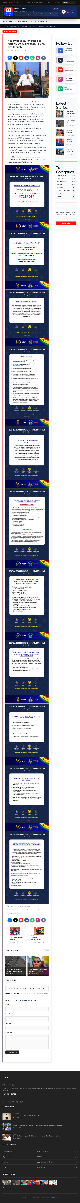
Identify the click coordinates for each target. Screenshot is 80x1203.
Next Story (34, 935)
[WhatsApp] (32, 58)
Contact (48, 2)
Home (5, 21)
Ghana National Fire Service (34, 910)
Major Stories (66, 181)
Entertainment (43, 21)
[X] (60, 60)
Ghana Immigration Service (16, 910)
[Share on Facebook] (10, 58)
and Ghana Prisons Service (24, 906)
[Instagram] (60, 79)
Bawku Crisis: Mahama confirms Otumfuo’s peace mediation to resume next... (38, 1125)
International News (65, 190)
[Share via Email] (21, 58)
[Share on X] (15, 58)
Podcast (25, 21)
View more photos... (8, 1188)
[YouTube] (60, 69)
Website (8, 1023)
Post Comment (13, 1052)
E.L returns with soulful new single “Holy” (26, 1115)
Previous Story (13, 935)
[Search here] (74, 22)
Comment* (8, 1033)
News (11, 21)
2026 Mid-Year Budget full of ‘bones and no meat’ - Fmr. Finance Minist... (36, 1136)
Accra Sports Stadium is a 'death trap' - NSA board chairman (14, 971)
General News (14, 26)
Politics (66, 184)
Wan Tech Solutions (53, 1197)
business (15, 1134)
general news (16, 1124)
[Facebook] (60, 50)
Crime (65, 193)
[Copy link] (43, 58)
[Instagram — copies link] (38, 58)
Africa (33, 21)
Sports (18, 21)
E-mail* (7, 1014)
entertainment (16, 1113)
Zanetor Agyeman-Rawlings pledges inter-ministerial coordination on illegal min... (38, 971)
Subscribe (66, 223)
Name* (7, 1004)
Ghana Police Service (14, 913)
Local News (66, 178)
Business (65, 187)
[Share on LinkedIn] (26, 58)
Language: (58, 2)
